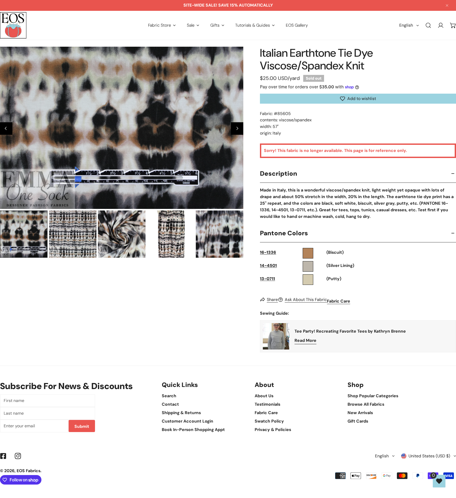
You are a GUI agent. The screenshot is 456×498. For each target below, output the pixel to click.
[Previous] (6, 128)
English (406, 25)
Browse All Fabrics (366, 404)
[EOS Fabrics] (13, 25)
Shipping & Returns (181, 412)
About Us (264, 396)
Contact (170, 404)
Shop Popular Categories (373, 396)
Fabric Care (338, 301)
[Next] (237, 128)
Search (169, 396)
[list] (121, 128)
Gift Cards (358, 421)
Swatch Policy (269, 421)
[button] (161, 25)
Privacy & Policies (273, 429)
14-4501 (268, 265)
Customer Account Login (187, 421)
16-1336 (268, 252)
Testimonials (267, 404)
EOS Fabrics (28, 470)
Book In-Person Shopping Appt (193, 429)
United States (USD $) (429, 456)
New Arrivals (360, 412)
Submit (81, 426)
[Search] (428, 25)
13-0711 (267, 278)
